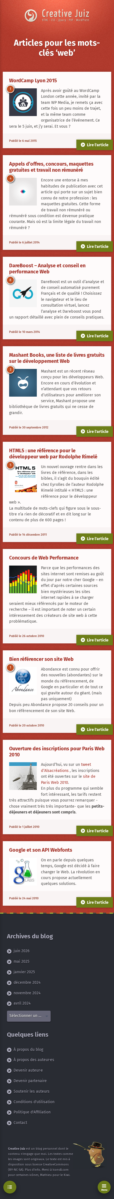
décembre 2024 (27, 982)
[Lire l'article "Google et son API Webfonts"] (23, 872)
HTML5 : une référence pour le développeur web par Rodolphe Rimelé (53, 454)
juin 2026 (21, 951)
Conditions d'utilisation (34, 1102)
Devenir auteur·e (28, 1070)
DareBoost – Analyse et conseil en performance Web (47, 269)
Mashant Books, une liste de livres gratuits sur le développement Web (57, 358)
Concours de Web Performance (44, 558)
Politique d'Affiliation (32, 1112)
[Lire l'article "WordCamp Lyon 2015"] (23, 102)
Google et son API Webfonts (40, 850)
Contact (20, 1122)
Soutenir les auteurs (32, 1091)
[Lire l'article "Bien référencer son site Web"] (23, 681)
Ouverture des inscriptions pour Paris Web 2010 (57, 752)
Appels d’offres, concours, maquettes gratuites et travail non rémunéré (51, 167)
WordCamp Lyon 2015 (33, 81)
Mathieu (46, 1175)
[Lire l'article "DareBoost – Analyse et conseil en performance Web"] (23, 293)
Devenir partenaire (30, 1081)
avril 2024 (22, 1003)
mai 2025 (21, 961)
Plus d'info (32, 1170)
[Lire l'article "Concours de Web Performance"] (23, 580)
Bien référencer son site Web (41, 659)
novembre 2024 (27, 993)
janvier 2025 (24, 972)
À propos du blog (28, 1049)
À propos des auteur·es (34, 1059)
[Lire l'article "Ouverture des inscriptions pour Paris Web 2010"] (23, 776)
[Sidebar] (9, 1187)
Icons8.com (61, 1170)
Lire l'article (97, 144)
